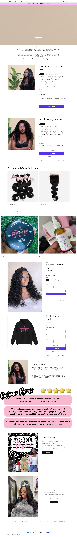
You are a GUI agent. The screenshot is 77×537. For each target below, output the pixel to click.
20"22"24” (55, 79)
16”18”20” (42, 124)
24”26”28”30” (59, 134)
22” (55, 279)
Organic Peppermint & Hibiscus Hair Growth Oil (46, 254)
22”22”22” (42, 81)
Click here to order (48, 452)
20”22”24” (42, 126)
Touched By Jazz (12, 534)
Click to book (54, 501)
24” (59, 279)
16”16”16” (49, 76)
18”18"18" (62, 76)
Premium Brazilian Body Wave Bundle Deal (14, 203)
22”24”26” (55, 81)
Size (46, 329)
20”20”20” (56, 124)
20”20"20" (49, 79)
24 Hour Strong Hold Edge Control (6, 254)
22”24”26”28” (43, 134)
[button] (63, 1)
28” (51, 282)
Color (46, 334)
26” (47, 282)
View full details (61, 112)
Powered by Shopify (18, 534)
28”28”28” (49, 84)
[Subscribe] (47, 525)
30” (55, 282)
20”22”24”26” (43, 131)
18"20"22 (42, 79)
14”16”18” (42, 76)
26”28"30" (42, 84)
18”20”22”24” (56, 129)
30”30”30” (49, 129)
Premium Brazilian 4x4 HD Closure (44, 203)
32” (59, 282)
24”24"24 (49, 81)
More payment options (51, 156)
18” (47, 279)
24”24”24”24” (59, 131)
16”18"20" (55, 76)
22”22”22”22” (51, 131)
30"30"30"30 (58, 86)
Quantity (40, 89)
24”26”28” (42, 129)
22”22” (52, 74)
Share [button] (41, 112)
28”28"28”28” (43, 86)
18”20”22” (49, 124)
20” (51, 279)
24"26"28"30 (51, 86)
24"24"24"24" (56, 84)
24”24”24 (55, 126)
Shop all (38, 38)
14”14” (42, 74)
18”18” (47, 74)
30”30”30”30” (51, 134)
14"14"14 (58, 74)
